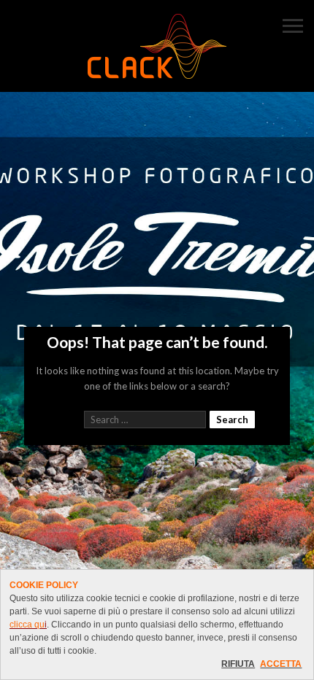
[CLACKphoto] (157, 47)
